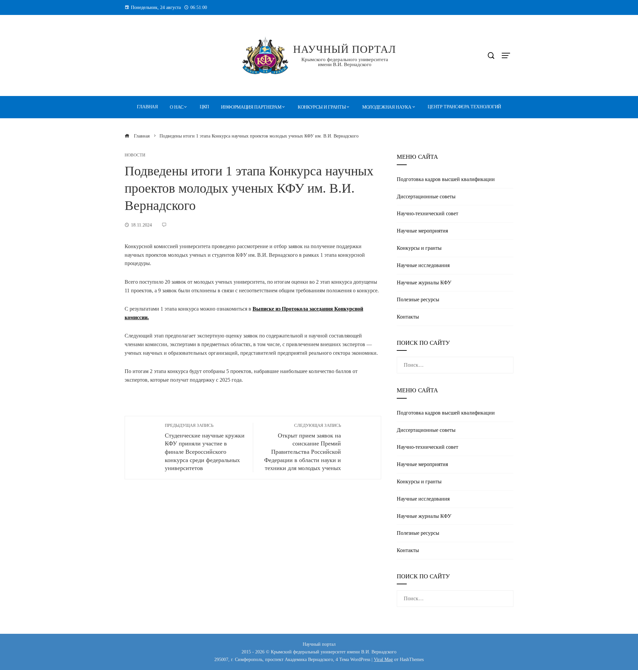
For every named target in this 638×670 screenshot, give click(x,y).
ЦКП (204, 106)
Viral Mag (383, 659)
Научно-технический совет (427, 213)
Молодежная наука (386, 107)
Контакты (408, 317)
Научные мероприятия (422, 231)
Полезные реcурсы (418, 299)
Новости (135, 155)
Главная (147, 106)
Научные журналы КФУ (424, 282)
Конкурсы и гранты (322, 107)
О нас (176, 107)
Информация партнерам (251, 107)
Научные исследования (423, 265)
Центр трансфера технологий (464, 106)
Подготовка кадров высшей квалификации (446, 179)
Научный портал (344, 49)
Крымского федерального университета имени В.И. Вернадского (344, 62)
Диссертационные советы (426, 196)
